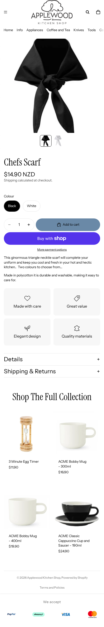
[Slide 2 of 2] (58, 141)
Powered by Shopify (74, 577)
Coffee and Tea (58, 30)
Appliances (34, 30)
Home (8, 30)
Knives (79, 30)
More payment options (52, 249)
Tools (92, 30)
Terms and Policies (52, 587)
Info (20, 30)
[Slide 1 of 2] (45, 141)
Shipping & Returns (30, 371)
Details (13, 359)
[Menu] (5, 12)
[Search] (87, 12)
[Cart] (98, 12)
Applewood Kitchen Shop (43, 577)
